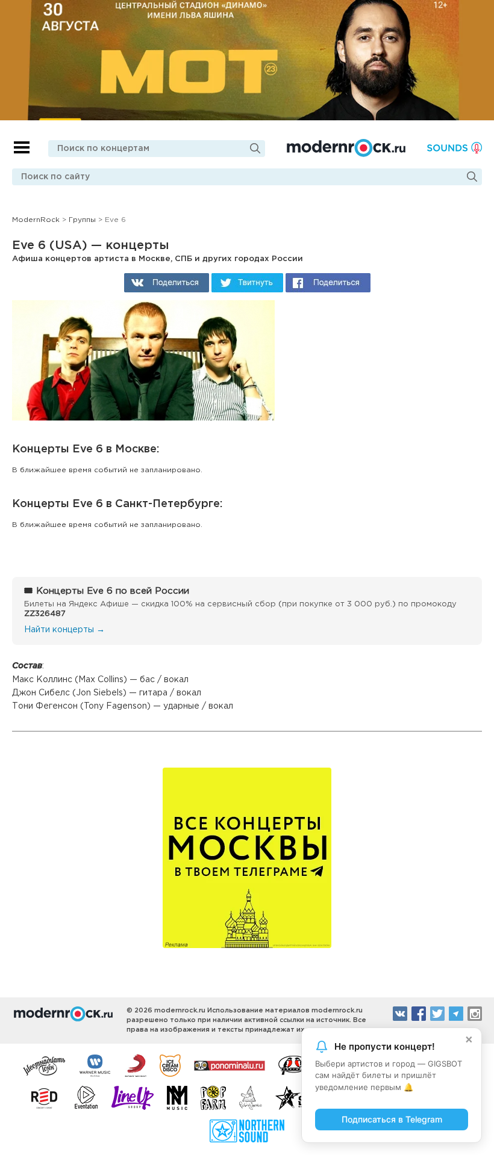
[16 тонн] (44, 1065)
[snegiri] (293, 1065)
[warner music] (95, 1065)
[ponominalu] (229, 1065)
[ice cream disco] (170, 1065)
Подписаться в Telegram (392, 1119)
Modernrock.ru (346, 148)
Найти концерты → (64, 629)
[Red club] (46, 1098)
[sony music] (135, 1065)
